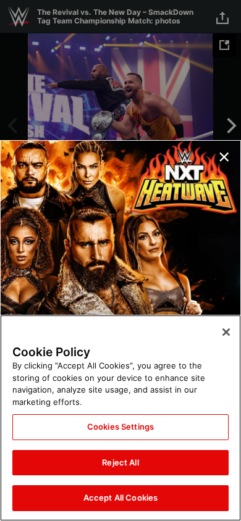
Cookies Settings (120, 426)
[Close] (226, 332)
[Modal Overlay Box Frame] (120, 260)
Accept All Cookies (120, 497)
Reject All (120, 462)
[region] (120, 418)
